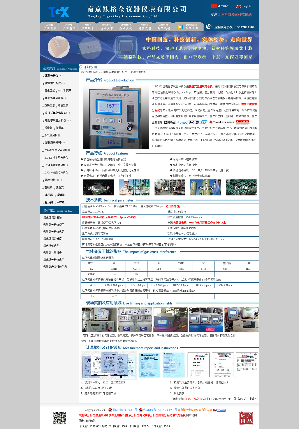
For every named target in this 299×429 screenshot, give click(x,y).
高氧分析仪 (51, 75)
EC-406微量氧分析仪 (56, 165)
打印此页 (240, 399)
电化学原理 (64, 90)
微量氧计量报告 (52, 252)
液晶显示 (63, 105)
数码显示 (49, 105)
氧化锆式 (49, 90)
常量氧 (48, 127)
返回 (254, 399)
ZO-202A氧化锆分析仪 (57, 150)
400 (96, 72)
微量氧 (60, 127)
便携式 (60, 187)
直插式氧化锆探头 (55, 113)
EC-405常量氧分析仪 (56, 157)
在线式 (48, 187)
